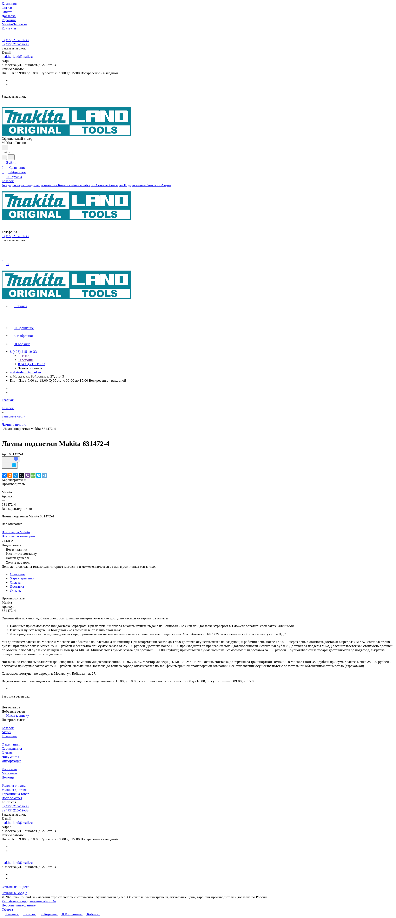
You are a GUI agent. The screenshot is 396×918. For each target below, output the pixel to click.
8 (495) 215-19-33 (15, 40)
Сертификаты (12, 748)
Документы (10, 757)
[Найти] (11, 157)
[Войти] (3, 250)
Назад (24, 356)
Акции (6, 732)
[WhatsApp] (33, 475)
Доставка (17, 587)
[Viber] (27, 475)
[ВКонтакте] (4, 475)
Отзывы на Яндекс (15, 887)
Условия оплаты (14, 786)
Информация (11, 761)
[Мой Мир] (15, 475)
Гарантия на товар (15, 794)
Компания (9, 736)
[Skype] (38, 475)
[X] (21, 475)
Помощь (8, 777)
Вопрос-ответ (12, 798)
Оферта (7, 909)
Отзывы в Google (14, 893)
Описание (17, 574)
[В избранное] (11, 459)
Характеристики (22, 578)
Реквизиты (9, 769)
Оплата (15, 582)
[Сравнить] (10, 465)
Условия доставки (15, 790)
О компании (11, 744)
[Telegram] (44, 475)
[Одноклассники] (9, 475)
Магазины (9, 773)
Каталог (8, 728)
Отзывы (15, 591)
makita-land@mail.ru (17, 57)
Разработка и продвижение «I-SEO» (29, 901)
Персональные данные (19, 905)
